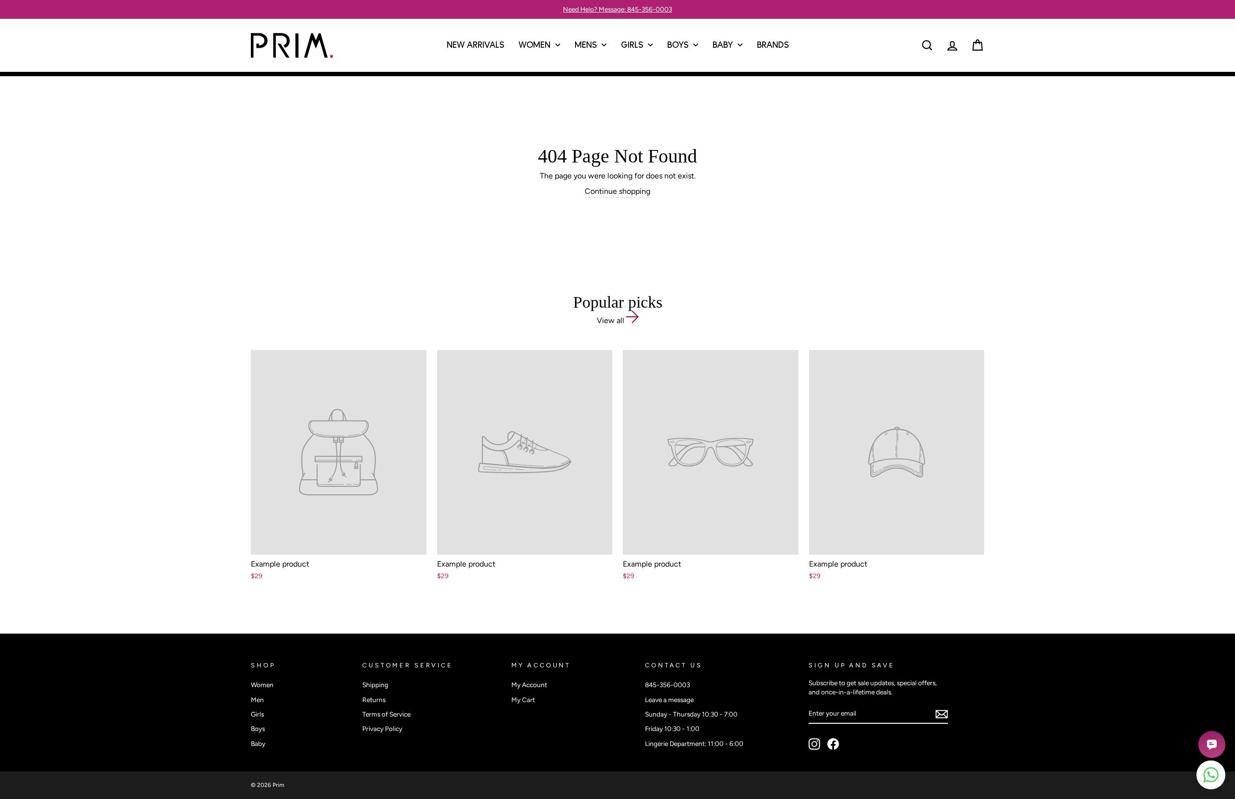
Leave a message (669, 700)
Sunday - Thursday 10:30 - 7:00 (691, 714)
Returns (373, 700)
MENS (587, 45)
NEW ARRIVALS (475, 45)
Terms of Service (386, 714)
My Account (529, 685)
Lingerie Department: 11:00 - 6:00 (694, 743)
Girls (257, 714)
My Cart (523, 700)
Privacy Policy (382, 728)
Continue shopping (617, 191)
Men (257, 700)
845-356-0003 (667, 685)
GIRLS (633, 45)
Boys (258, 728)
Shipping (375, 685)
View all (611, 320)
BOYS (679, 45)
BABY (724, 45)
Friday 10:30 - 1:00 (672, 728)
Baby (258, 743)
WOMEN (536, 45)
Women (262, 685)
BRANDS (773, 45)
